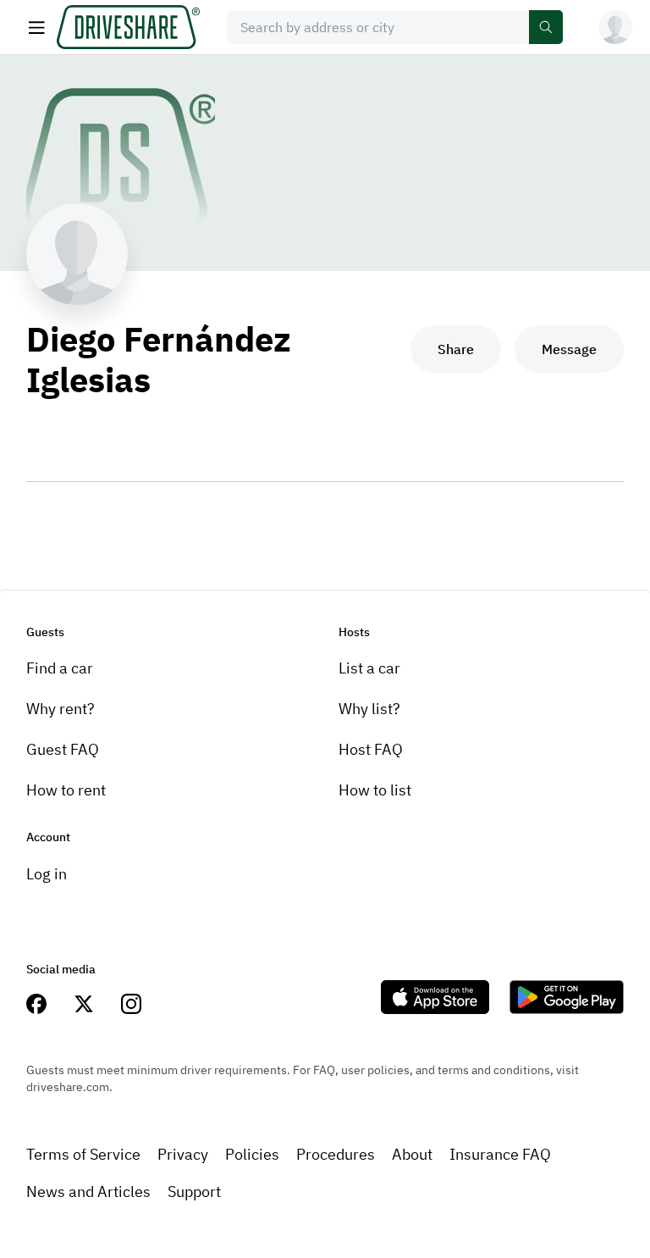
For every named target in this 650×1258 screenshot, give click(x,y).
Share (456, 349)
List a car (369, 668)
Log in (46, 874)
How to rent (66, 790)
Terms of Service (83, 1154)
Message (569, 349)
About (412, 1154)
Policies (252, 1154)
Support (194, 1191)
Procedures (335, 1154)
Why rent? (60, 708)
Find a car (59, 668)
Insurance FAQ (500, 1154)
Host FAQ (371, 749)
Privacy (182, 1154)
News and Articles (88, 1191)
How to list (375, 790)
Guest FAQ (62, 749)
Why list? (369, 708)
